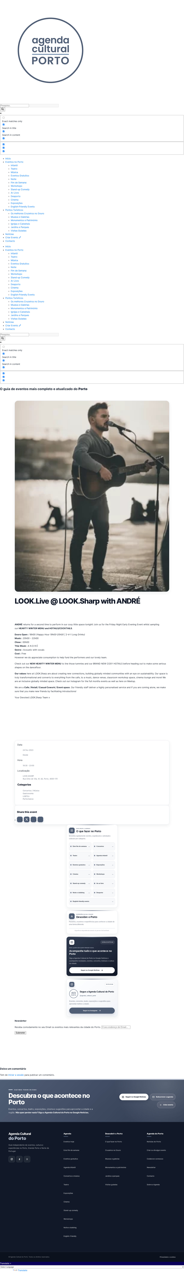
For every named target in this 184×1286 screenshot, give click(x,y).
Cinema (14, 199)
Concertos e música (71, 1176)
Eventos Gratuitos (20, 175)
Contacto (10, 241)
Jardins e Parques (20, 227)
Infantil (14, 165)
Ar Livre (15, 192)
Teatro (14, 168)
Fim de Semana (18, 182)
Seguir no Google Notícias (90, 970)
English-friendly (70, 1236)
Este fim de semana (71, 1150)
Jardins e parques (112, 1176)
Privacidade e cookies (168, 1257)
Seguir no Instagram (90, 1010)
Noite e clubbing (70, 1227)
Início (8, 158)
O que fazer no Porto (113, 1142)
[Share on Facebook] (20, 819)
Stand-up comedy (71, 1210)
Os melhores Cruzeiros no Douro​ (27, 213)
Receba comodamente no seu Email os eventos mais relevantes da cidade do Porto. (58, 1027)
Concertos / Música (31, 791)
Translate (22, 1270)
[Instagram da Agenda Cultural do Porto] (11, 1159)
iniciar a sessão (16, 1075)
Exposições (16, 203)
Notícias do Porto (154, 1142)
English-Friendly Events (23, 206)
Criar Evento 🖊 (13, 237)
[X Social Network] (26, 819)
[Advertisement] (92, 613)
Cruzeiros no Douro (113, 1150)
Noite (13, 179)
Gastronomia (28, 793)
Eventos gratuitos (71, 1159)
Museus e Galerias (20, 217)
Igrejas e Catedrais (20, 223)
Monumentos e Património (24, 220)
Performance (28, 799)
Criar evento (168, 1105)
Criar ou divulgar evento (156, 1150)
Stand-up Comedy (20, 189)
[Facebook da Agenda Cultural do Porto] (19, 1159)
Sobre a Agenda (153, 1184)
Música (14, 172)
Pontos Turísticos (14, 210)
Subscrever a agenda (164, 1097)
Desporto (15, 196)
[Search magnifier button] (2, 109)
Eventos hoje (69, 1142)
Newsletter (151, 1167)
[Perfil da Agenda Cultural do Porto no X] (27, 1159)
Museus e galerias (112, 1159)
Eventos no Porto (14, 162)
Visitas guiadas (111, 1184)
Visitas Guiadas (18, 230)
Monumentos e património (115, 1167)
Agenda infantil (70, 1167)
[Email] (40, 819)
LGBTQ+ (26, 796)
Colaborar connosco (155, 1159)
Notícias (9, 234)
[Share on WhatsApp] (33, 819)
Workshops (16, 186)
